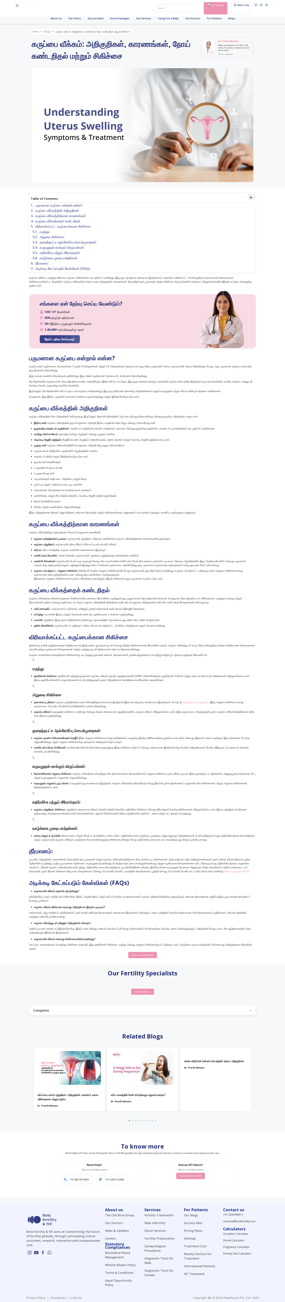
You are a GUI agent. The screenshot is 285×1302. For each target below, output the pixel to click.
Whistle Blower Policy (120, 1265)
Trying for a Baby (168, 18)
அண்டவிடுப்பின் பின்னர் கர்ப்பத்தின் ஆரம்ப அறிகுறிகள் (214, 1061)
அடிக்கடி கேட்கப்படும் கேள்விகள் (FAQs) (62, 268)
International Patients (199, 1266)
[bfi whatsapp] (49, 1252)
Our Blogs (191, 1215)
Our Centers (217, 5)
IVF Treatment (194, 1274)
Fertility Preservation (159, 1238)
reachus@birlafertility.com (239, 1221)
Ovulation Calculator (235, 1234)
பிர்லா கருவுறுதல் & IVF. (237, 871)
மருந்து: (45, 231)
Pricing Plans (193, 1231)
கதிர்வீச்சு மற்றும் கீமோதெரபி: (60, 252)
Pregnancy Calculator (236, 1247)
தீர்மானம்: (42, 263)
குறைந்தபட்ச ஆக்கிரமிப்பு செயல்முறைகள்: (68, 242)
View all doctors (142, 991)
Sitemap (190, 1238)
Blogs (231, 18)
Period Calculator (233, 1240)
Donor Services (155, 1231)
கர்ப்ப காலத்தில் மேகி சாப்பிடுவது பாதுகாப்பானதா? (138, 1095)
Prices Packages (119, 18)
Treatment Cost (195, 1246)
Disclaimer (57, 1298)
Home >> (37, 31)
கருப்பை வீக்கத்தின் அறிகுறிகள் (57, 210)
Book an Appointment (142, 954)
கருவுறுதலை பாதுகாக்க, (196, 702)
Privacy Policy (36, 1298)
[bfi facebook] (267, 8)
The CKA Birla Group (119, 1215)
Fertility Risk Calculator (237, 1253)
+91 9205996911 (233, 1214)
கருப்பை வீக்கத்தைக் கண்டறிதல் (57, 221)
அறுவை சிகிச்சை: (52, 237)
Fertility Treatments (159, 1215)
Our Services (143, 18)
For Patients (214, 18)
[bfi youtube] (262, 8)
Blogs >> (49, 31)
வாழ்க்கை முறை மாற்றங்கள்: (59, 258)
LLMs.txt (75, 1298)
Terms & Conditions (119, 1273)
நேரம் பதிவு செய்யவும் (60, 339)
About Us (56, 18)
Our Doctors (192, 18)
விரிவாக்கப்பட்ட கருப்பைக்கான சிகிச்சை (63, 226)
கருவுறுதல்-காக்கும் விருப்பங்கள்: (62, 247)
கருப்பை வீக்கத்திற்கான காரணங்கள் (60, 216)
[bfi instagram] (257, 8)
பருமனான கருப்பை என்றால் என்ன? (58, 205)
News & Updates (117, 1231)
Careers (110, 1238)
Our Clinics (74, 18)
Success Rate (95, 18)
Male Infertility (154, 1223)
